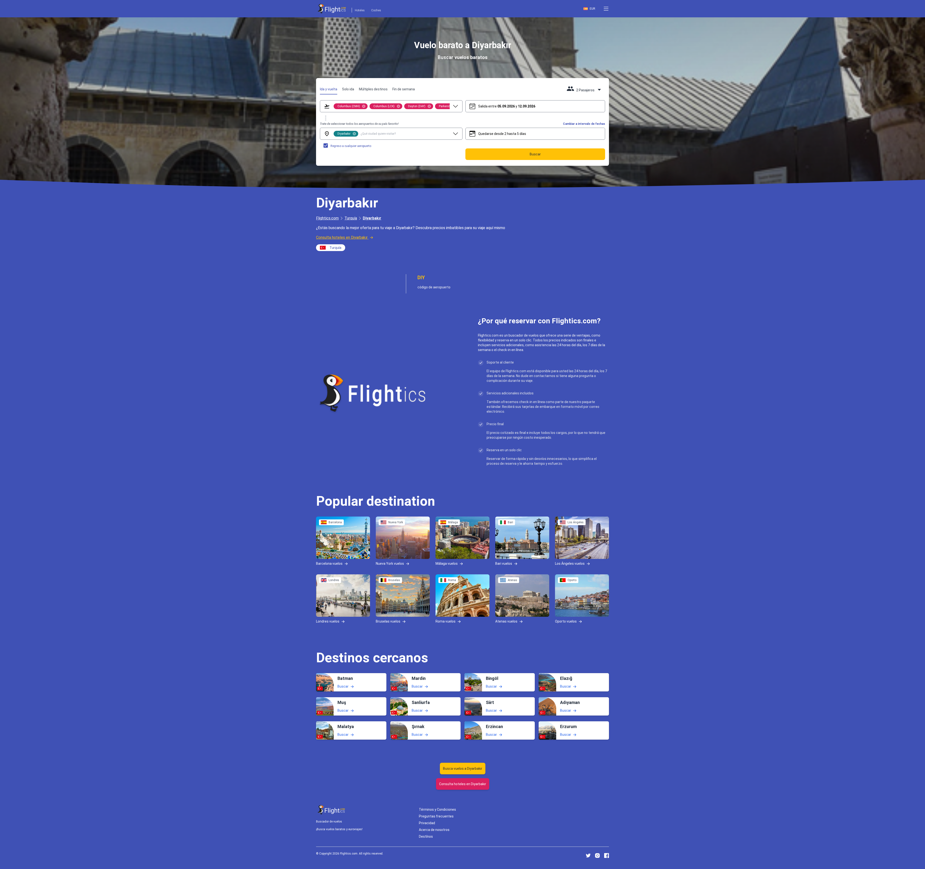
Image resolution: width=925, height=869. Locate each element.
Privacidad (427, 823)
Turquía (350, 218)
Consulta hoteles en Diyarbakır (342, 237)
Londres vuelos (327, 621)
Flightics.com (327, 218)
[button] (606, 8)
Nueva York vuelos (390, 563)
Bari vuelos (503, 563)
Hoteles (360, 10)
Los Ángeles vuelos (570, 563)
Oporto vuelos (566, 621)
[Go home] (331, 810)
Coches (376, 10)
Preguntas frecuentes (436, 816)
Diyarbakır (372, 218)
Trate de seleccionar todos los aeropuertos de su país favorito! (359, 124)
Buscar (343, 686)
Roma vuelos (446, 621)
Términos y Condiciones (437, 809)
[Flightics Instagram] (597, 855)
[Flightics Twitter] (588, 855)
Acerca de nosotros (434, 830)
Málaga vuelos (447, 563)
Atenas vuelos (506, 621)
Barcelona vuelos (329, 563)
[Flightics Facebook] (606, 855)
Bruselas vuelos (388, 621)
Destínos (426, 836)
